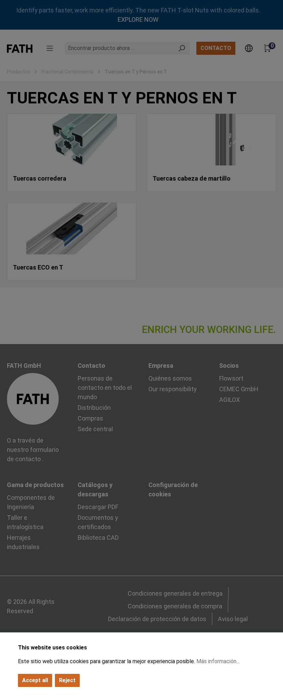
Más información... (218, 661)
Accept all (35, 680)
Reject (67, 680)
